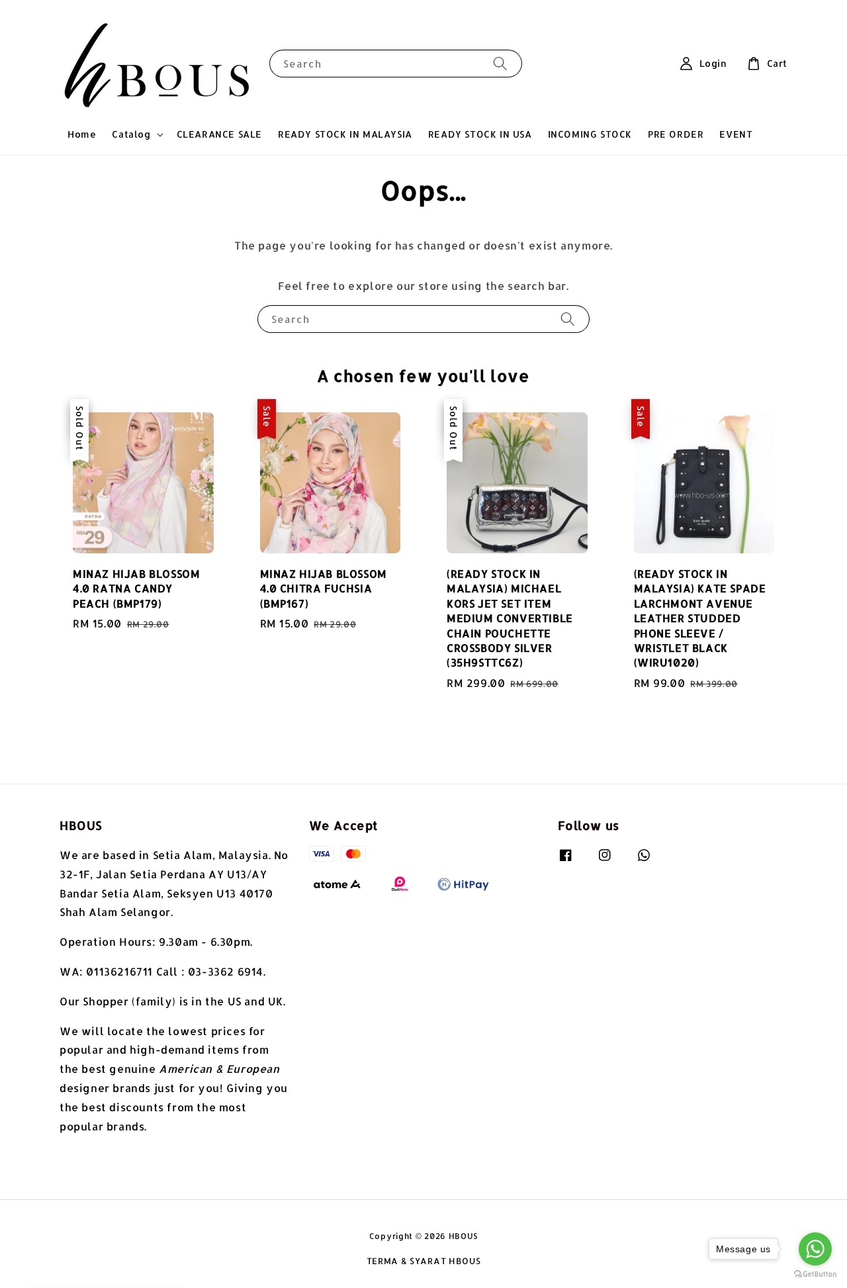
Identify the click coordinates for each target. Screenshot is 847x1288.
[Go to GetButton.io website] (815, 1274)
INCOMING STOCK (590, 134)
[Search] (500, 63)
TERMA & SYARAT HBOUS (424, 1261)
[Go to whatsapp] (815, 1248)
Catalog (131, 134)
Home (81, 134)
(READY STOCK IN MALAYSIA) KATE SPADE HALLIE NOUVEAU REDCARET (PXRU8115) (122, 1276)
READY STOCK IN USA (480, 134)
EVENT (735, 134)
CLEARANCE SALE (219, 134)
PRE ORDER (675, 134)
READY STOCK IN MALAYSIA (345, 134)
